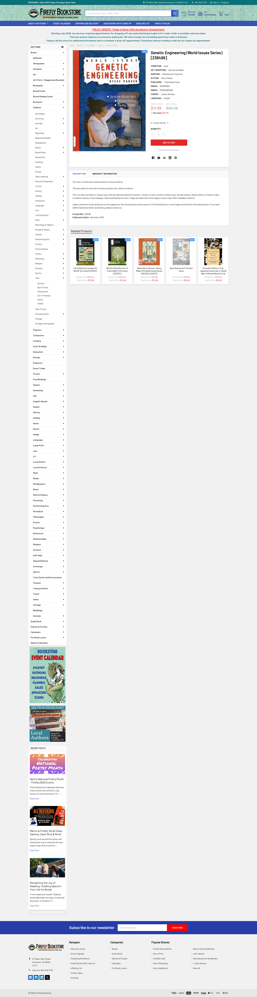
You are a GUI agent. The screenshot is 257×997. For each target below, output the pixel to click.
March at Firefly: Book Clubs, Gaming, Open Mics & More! (46, 832)
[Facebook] (153, 157)
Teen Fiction (40, 309)
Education (38, 352)
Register (225, 2)
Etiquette (37, 363)
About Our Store (37, 23)
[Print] (164, 157)
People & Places (42, 229)
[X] (47, 977)
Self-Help (37, 555)
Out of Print (158, 953)
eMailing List (143, 23)
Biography (38, 85)
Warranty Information (104, 173)
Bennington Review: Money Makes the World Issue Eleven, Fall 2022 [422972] (149, 271)
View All (196, 968)
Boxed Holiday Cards (43, 96)
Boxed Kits (40, 157)
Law (35, 451)
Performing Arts (42, 239)
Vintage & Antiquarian (44, 323)
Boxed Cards (39, 91)
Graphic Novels (40, 401)
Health (36, 407)
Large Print (38, 445)
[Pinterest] (175, 157)
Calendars (36, 632)
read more (34, 798)
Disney (38, 171)
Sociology (38, 566)
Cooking (39, 162)
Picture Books (41, 249)
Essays (36, 357)
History (38, 191)
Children (37, 107)
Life (37, 210)
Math (37, 220)
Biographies (40, 142)
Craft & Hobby (40, 346)
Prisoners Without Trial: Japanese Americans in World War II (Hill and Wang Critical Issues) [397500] (213, 272)
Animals (38, 123)
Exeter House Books (162, 948)
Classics (37, 330)
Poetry (38, 253)
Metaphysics (39, 484)
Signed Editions (40, 561)
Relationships (40, 539)
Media (36, 478)
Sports (38, 273)
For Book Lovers (38, 637)
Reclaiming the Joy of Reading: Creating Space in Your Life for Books (45, 886)
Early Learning (41, 176)
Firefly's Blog (162, 23)
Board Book (40, 152)
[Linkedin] (170, 157)
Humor (36, 429)
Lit (34, 456)
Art (34, 74)
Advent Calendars (39, 643)
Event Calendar (61, 23)
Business (37, 102)
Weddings (38, 610)
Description (79, 173)
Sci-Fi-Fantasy (44, 295)
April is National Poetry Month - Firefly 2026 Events (47, 780)
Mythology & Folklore (44, 224)
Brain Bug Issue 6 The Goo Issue (181, 269)
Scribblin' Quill (159, 958)
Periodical (38, 511)
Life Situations (41, 215)
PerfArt (38, 234)
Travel (36, 594)
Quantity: (156, 128)
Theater (37, 583)
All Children (40, 113)
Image (36, 434)
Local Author (39, 462)
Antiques (37, 69)
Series (40, 299)
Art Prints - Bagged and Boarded (48, 80)
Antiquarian (38, 63)
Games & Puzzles (39, 626)
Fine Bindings (39, 379)
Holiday (38, 196)
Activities (39, 118)
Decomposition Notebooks (205, 958)
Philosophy (38, 517)
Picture (38, 244)
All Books (37, 58)
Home (36, 423)
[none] (109, 100)
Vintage (38, 318)
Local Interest (40, 467)
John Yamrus (199, 953)
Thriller (40, 303)
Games (36, 385)
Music (36, 489)
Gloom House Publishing (203, 948)
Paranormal (42, 291)
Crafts (38, 167)
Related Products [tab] (81, 231)
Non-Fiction (42, 287)
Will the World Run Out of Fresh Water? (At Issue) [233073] (117, 271)
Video (36, 599)
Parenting (38, 500)
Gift (35, 396)
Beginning (39, 133)
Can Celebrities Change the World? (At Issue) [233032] (85, 269)
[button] (47, 675)
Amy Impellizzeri (160, 968)
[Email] (158, 157)
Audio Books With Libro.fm (117, 23)
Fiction (38, 186)
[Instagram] (36, 977)
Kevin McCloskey (160, 963)
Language (39, 205)
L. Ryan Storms (200, 963)
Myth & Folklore (40, 495)
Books (34, 52)
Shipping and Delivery (87, 23)
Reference (39, 258)
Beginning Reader (43, 138)
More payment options (169, 149)
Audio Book (36, 621)
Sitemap (74, 977)
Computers (38, 335)
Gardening (38, 390)
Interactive (40, 200)
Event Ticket (39, 368)
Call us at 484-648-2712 (42, 970)
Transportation (42, 314)
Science (38, 268)
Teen (37, 278)
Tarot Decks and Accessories (47, 577)
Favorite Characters (44, 181)
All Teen (40, 283)
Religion (38, 263)
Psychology (38, 528)
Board (38, 147)
